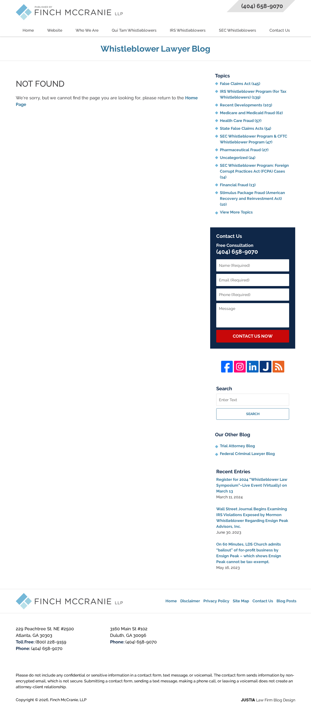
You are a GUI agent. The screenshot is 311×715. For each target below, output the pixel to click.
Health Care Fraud (240, 120)
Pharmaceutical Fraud (244, 150)
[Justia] (265, 366)
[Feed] (278, 366)
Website (54, 30)
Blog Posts (286, 601)
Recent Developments (246, 105)
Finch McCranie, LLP (68, 699)
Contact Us (279, 30)
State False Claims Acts (245, 128)
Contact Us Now (253, 336)
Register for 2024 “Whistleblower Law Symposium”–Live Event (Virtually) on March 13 (251, 485)
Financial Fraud (238, 185)
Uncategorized (237, 157)
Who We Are (87, 30)
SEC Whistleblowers (237, 30)
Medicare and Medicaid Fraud (251, 113)
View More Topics (236, 212)
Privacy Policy (216, 601)
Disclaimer (190, 601)
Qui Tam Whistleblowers (134, 30)
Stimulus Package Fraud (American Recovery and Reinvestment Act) (252, 198)
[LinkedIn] (253, 366)
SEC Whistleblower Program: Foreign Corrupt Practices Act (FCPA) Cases (254, 171)
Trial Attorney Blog (237, 446)
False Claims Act (240, 83)
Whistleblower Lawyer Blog (69, 12)
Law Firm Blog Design (268, 700)
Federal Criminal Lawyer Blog (247, 453)
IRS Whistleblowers (188, 30)
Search (252, 414)
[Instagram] (240, 366)
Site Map (241, 601)
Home (28, 30)
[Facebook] (227, 366)
